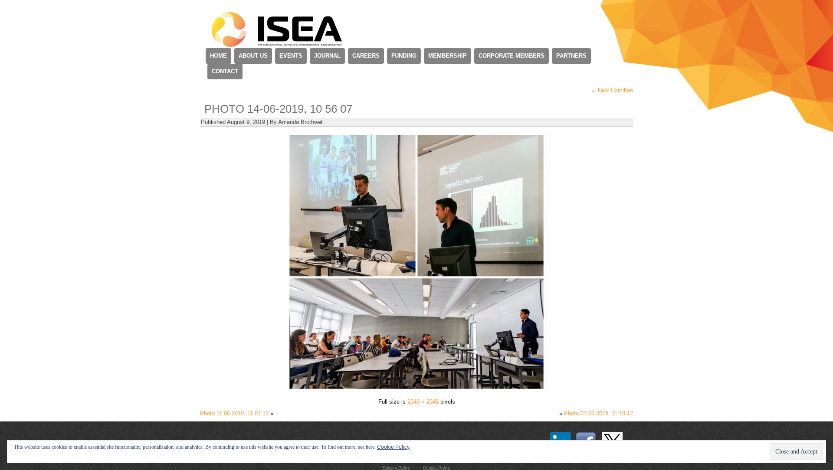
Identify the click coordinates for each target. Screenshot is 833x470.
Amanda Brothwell (301, 122)
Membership (447, 55)
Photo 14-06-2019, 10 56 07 (278, 108)
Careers (366, 55)
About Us (253, 55)
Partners (571, 55)
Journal (327, 55)
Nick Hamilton (611, 90)
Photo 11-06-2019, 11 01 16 (234, 413)
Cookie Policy (436, 467)
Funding (403, 55)
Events (290, 55)
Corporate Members (511, 55)
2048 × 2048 (423, 401)
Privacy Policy (396, 467)
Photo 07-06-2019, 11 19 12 (598, 413)
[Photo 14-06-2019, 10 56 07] (416, 390)
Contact (225, 71)
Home (218, 55)
